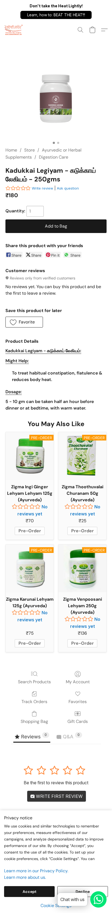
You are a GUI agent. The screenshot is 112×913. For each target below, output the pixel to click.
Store (29, 150)
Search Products (34, 682)
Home (11, 150)
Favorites (78, 701)
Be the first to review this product (56, 782)
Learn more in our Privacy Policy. (36, 871)
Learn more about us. (25, 877)
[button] (56, 15)
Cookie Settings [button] (56, 905)
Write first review (59, 796)
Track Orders (34, 701)
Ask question (68, 188)
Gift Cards (77, 721)
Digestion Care (53, 157)
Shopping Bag (34, 721)
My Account (78, 682)
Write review (42, 188)
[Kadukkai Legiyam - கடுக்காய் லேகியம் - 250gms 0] (56, 99)
